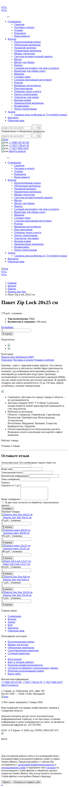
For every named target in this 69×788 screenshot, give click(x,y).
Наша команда (22, 36)
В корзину (7, 334)
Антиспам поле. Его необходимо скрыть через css (28, 462)
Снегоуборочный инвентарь (23, 650)
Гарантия (19, 24)
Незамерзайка (21, 106)
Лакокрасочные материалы (29, 103)
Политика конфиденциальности (25, 665)
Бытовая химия (22, 100)
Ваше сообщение (10, 499)
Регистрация (15, 659)
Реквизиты (20, 33)
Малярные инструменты (27, 85)
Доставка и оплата (24, 27)
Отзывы (18, 30)
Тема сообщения (10, 479)
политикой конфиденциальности (36, 764)
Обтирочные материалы (27, 44)
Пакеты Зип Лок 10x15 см (17, 517)
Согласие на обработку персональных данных (33, 668)
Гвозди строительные (26, 94)
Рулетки (18, 82)
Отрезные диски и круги (27, 91)
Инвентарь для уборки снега (29, 71)
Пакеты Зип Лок (10, 357)
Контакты (13, 117)
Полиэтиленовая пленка (27, 41)
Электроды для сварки (26, 97)
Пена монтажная (23, 88)
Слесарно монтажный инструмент (33, 79)
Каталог (12, 39)
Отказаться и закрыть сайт (27, 782)
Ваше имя (6, 469)
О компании (14, 21)
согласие (51, 767)
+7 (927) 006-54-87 (19, 148)
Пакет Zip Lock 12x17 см (16, 564)
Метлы (18, 59)
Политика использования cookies (26, 670)
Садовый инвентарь (19, 653)
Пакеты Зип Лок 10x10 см (17, 595)
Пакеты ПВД (26, 357)
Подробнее (7, 327)
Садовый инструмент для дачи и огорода (36, 68)
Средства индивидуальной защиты (33, 56)
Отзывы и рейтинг (44, 359)
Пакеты (18, 65)
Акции (11, 111)
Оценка (5, 482)
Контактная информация (14, 475)
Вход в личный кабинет (21, 662)
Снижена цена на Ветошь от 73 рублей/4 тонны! (40, 114)
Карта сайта (14, 673)
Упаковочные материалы (27, 50)
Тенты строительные (25, 108)
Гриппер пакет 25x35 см (16, 548)
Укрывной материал (25, 47)
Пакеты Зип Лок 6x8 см (16, 579)
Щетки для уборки (24, 62)
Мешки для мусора (24, 53)
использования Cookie (13, 767)
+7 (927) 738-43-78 (19, 145)
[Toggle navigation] (8, 16)
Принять (7, 782)
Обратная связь (16, 120)
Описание (6, 359)
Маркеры (19, 73)
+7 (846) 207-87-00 (19, 142)
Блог (10, 624)
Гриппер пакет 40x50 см (16, 533)
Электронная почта (11, 472)
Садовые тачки (22, 76)
